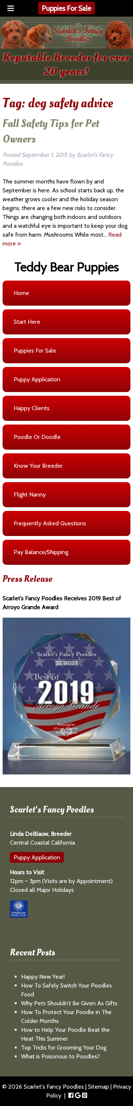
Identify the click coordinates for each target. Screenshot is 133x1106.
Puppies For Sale (66, 8)
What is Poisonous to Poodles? (60, 1056)
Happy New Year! (43, 976)
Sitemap (98, 1086)
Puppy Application (37, 857)
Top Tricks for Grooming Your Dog (63, 1047)
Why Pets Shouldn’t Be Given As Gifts (69, 1003)
